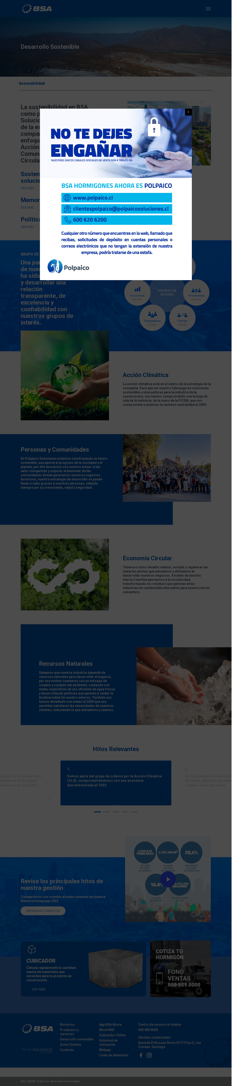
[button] (188, 112)
